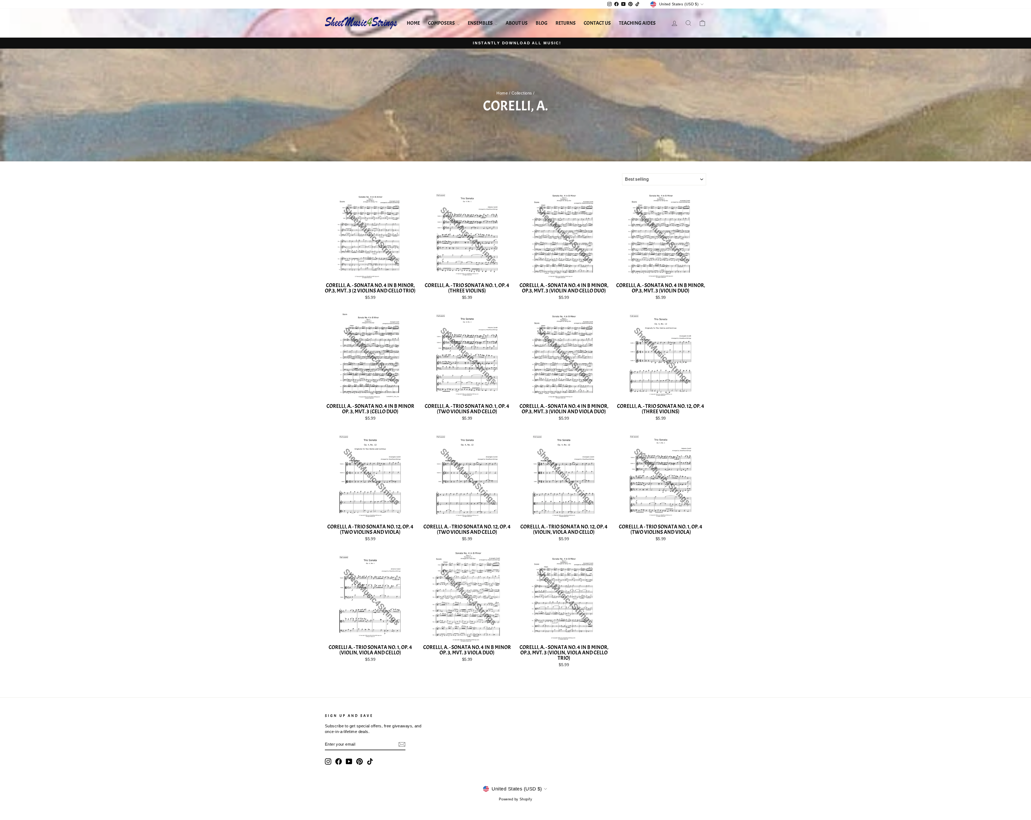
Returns (566, 23)
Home (413, 23)
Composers (442, 23)
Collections (521, 93)
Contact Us (597, 23)
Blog (541, 23)
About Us (517, 23)
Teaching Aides (637, 23)
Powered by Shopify (515, 799)
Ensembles (480, 23)
